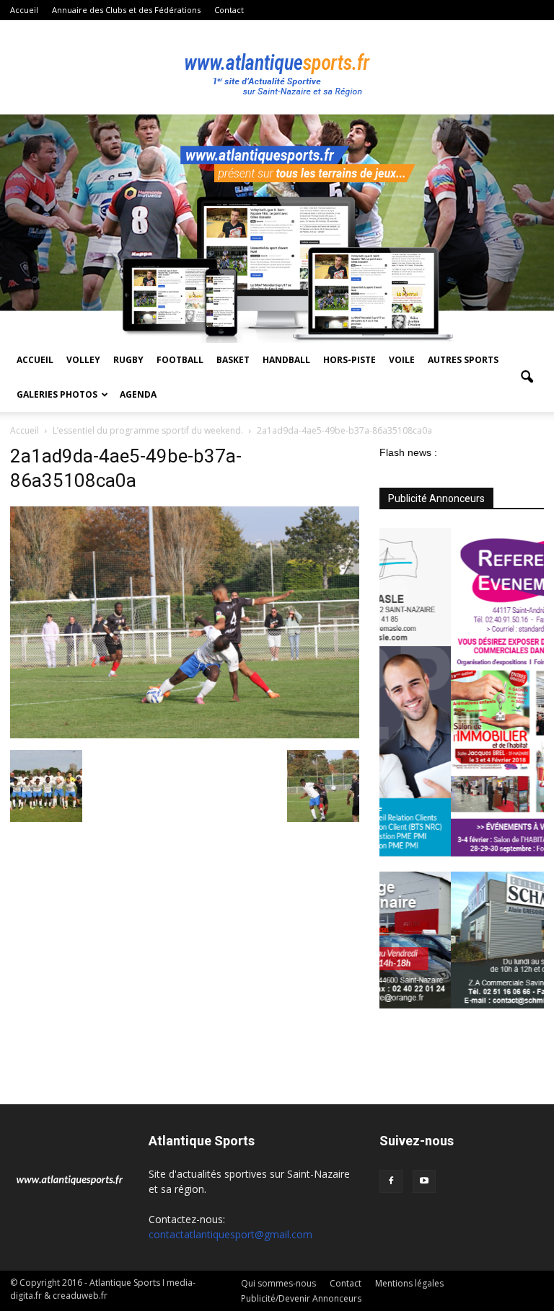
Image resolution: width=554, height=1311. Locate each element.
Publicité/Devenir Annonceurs (301, 1298)
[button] (526, 377)
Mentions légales (409, 1283)
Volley (83, 360)
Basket (233, 360)
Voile (402, 360)
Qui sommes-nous (278, 1283)
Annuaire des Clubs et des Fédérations (126, 9)
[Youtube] (424, 1181)
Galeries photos (57, 394)
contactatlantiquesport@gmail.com (230, 1234)
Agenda (138, 394)
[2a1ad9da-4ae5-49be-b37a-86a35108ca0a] (184, 734)
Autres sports (463, 360)
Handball (286, 360)
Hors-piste (349, 360)
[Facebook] (391, 1181)
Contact (229, 9)
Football (180, 360)
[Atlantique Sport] (277, 67)
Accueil (24, 9)
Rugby (128, 360)
